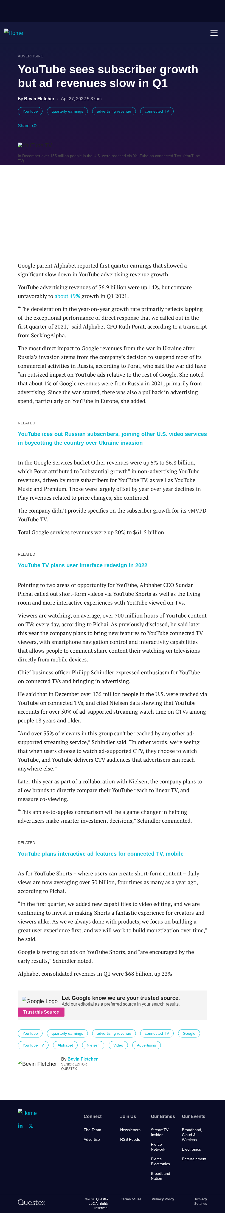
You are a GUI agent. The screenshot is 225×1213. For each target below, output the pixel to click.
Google (189, 1033)
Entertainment (194, 1159)
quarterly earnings (67, 111)
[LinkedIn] (22, 1126)
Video (118, 1045)
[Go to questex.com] (31, 1202)
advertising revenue (114, 111)
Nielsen (93, 1045)
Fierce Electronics (160, 1161)
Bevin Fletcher (83, 1059)
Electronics (191, 1149)
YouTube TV (33, 1045)
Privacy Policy (163, 1199)
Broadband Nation (160, 1176)
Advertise (92, 1139)
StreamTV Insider (159, 1132)
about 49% (67, 296)
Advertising (31, 56)
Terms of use (131, 1199)
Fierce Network (158, 1146)
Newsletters (130, 1130)
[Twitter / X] (32, 1126)
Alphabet (65, 1045)
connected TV (157, 111)
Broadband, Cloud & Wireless (192, 1135)
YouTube (30, 111)
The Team (92, 1130)
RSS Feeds (130, 1139)
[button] (214, 33)
